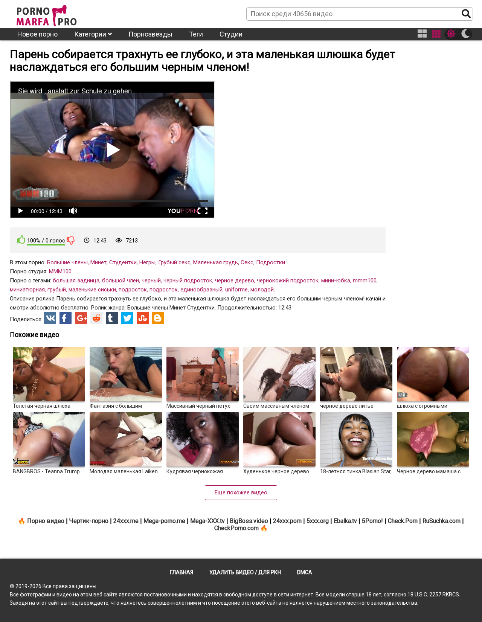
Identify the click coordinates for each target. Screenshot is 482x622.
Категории (91, 34)
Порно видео (45, 520)
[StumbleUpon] (143, 318)
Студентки (123, 262)
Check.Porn (403, 520)
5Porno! (372, 520)
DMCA (304, 572)
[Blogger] (158, 318)
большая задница (76, 280)
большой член (120, 280)
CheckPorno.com (236, 528)
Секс (247, 262)
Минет (98, 262)
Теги (196, 34)
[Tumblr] (112, 318)
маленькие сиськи (92, 289)
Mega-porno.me (164, 520)
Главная (181, 572)
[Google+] (81, 318)
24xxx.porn (287, 520)
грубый (56, 289)
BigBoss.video (249, 520)
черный (151, 280)
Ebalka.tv (345, 520)
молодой (262, 289)
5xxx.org (318, 520)
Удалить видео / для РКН (245, 572)
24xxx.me (126, 520)
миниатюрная (27, 289)
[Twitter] (127, 318)
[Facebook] (65, 318)
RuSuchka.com (442, 520)
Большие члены (67, 262)
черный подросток (187, 280)
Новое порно (37, 34)
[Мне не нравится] (71, 240)
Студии (231, 34)
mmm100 (365, 280)
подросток (133, 289)
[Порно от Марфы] (57, 13)
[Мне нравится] (21, 239)
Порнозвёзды (150, 34)
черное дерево (234, 280)
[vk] (50, 318)
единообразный (201, 289)
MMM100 (60, 271)
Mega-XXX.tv (207, 520)
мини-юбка (335, 280)
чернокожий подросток (288, 280)
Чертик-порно (88, 520)
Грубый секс (174, 262)
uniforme (236, 289)
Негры (147, 262)
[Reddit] (96, 318)
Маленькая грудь (215, 262)
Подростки (270, 262)
